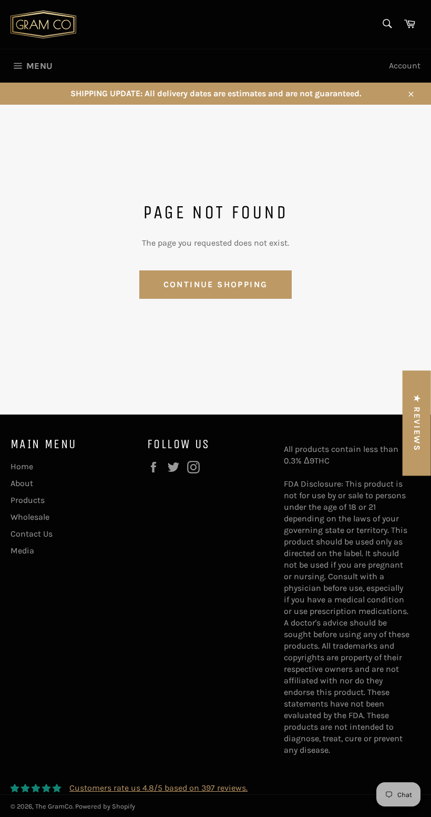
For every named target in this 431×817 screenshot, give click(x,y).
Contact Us (32, 534)
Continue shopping (215, 284)
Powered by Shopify (105, 806)
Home (22, 466)
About (22, 483)
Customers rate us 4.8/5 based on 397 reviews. (158, 788)
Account (404, 65)
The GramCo (54, 806)
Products (28, 500)
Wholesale (30, 517)
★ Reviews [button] (417, 423)
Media (22, 551)
